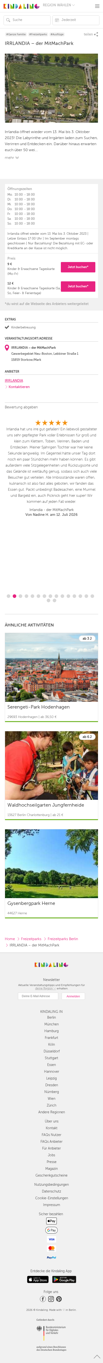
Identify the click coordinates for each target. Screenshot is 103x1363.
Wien (51, 1098)
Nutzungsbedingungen (51, 1184)
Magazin (51, 1169)
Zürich (51, 1105)
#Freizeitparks (38, 34)
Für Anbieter (51, 1148)
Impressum (51, 1205)
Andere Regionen (51, 1112)
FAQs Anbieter (51, 1141)
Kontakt (51, 1128)
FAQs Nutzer (51, 1135)
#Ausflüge (57, 34)
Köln (51, 1044)
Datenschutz (51, 1191)
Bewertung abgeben (21, 407)
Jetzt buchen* (78, 267)
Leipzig (51, 1078)
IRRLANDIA (14, 381)
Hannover (51, 1071)
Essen (51, 1065)
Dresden (51, 1085)
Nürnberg (51, 1092)
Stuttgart (51, 1058)
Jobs (51, 1155)
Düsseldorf (52, 1051)
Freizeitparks (31, 939)
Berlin (51, 1017)
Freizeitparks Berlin (63, 939)
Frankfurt (51, 1038)
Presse (52, 1162)
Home (10, 939)
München (51, 1024)
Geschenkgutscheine (51, 1175)
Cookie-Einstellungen (51, 1198)
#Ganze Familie (16, 34)
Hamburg (51, 1031)
